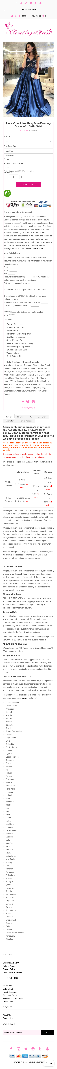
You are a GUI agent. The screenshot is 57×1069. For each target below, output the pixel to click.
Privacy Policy (9, 969)
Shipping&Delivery (11, 963)
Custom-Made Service (12, 972)
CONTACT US (37, 248)
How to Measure (26, 421)
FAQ (30, 417)
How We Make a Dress (13, 998)
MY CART (39, 16)
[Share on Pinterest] (33, 402)
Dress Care (8, 1002)
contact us (26, 698)
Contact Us (8, 1018)
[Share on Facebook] (23, 402)
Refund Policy (9, 966)
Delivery (9, 417)
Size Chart (42, 417)
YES (7, 160)
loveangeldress (36, 1062)
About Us (7, 1015)
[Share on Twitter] (28, 402)
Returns (20, 417)
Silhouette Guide (10, 995)
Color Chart (10, 421)
